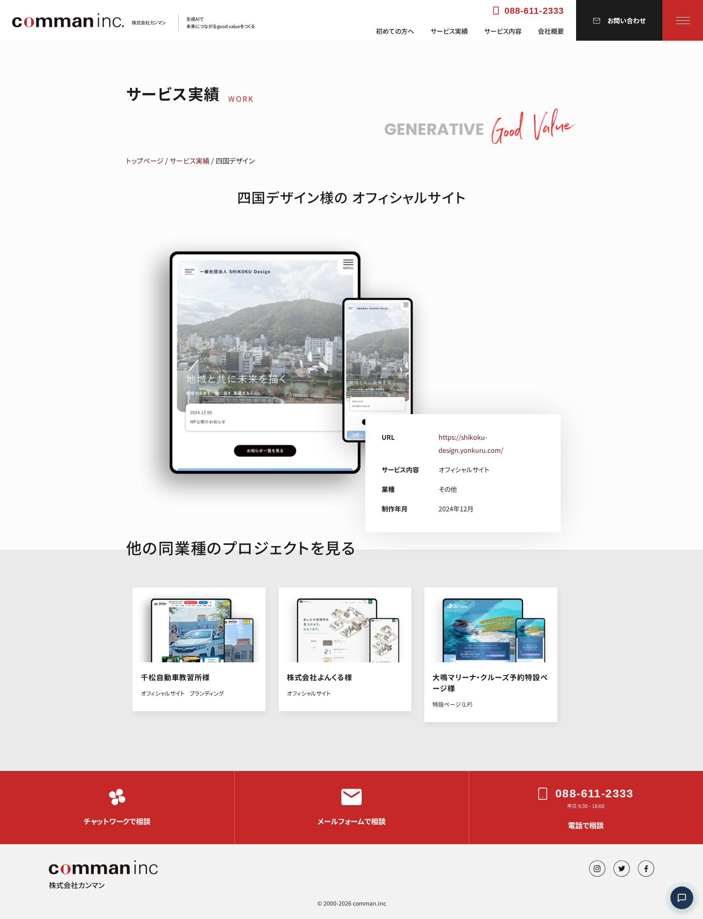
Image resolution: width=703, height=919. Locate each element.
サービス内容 (503, 31)
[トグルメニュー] (683, 20)
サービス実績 (449, 31)
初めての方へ (395, 31)
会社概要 (551, 31)
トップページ (145, 160)
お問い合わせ (626, 20)
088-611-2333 (534, 11)
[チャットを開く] (681, 897)
